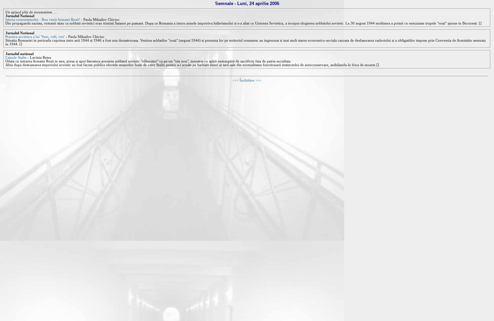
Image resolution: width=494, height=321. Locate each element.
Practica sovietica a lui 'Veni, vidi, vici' (35, 37)
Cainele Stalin (16, 57)
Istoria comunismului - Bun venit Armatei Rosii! (42, 19)
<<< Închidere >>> (247, 80)
